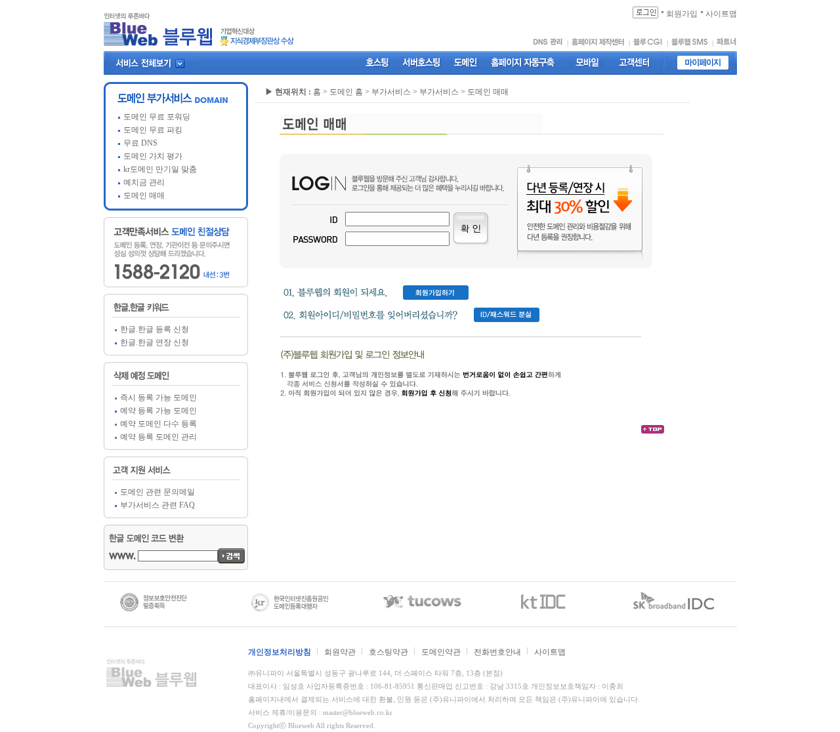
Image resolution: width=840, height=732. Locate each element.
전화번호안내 (497, 652)
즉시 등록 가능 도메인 (158, 397)
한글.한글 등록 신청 (154, 329)
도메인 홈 (346, 91)
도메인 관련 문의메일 (157, 492)
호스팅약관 (388, 652)
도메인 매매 (144, 195)
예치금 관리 (144, 182)
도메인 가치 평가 (152, 156)
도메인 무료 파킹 (152, 129)
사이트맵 (550, 652)
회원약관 (340, 652)
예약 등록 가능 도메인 (158, 410)
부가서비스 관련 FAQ (157, 505)
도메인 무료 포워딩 (156, 116)
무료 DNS (140, 143)
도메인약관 (441, 652)
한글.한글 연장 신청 (154, 342)
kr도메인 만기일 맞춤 (160, 169)
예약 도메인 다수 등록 (158, 423)
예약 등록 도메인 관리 (158, 436)
